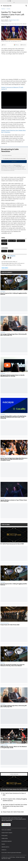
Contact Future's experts (7, 832)
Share (4, 44)
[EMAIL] (11, 258)
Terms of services (16, 165)
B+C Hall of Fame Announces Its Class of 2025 (14, 794)
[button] (1, 6)
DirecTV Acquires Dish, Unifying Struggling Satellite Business (15, 799)
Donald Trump (20, 240)
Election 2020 (12, 240)
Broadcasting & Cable (14, 20)
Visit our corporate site (7, 820)
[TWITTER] (8, 258)
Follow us (17, 44)
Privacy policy (4, 835)
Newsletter (24, 44)
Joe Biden (4, 243)
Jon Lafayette (5, 20)
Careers (3, 844)
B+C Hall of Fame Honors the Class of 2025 (15, 789)
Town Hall (4, 240)
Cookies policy (5, 838)
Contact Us (4, 849)
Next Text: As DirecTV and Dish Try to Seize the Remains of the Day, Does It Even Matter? (15, 806)
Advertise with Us (5, 847)
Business (3, 8)
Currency (8, 8)
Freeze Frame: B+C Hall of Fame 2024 (13, 812)
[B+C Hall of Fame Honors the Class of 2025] (14, 783)
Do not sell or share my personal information (11, 852)
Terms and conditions (6, 829)
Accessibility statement (7, 841)
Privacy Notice (18, 166)
